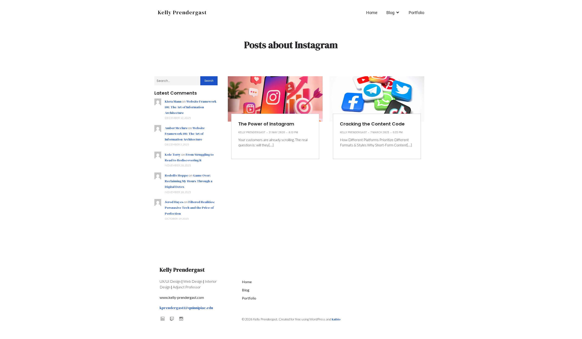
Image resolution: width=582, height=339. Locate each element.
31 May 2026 (277, 132)
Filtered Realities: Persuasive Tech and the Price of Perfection (190, 208)
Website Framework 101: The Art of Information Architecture (190, 107)
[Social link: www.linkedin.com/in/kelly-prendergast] (164, 318)
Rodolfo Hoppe (176, 175)
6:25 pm (398, 132)
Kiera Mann (173, 101)
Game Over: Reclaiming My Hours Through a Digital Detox (188, 181)
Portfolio (416, 12)
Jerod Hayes (174, 202)
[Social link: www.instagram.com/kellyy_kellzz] (183, 318)
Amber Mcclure (176, 128)
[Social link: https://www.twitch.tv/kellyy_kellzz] (173, 318)
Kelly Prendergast (251, 132)
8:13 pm (293, 132)
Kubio (336, 319)
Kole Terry (173, 154)
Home (371, 12)
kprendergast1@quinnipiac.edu (186, 307)
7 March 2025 (379, 132)
